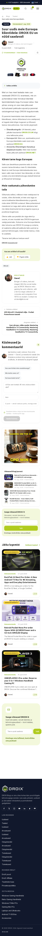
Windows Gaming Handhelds (13, 896)
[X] (9, 809)
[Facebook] (4, 809)
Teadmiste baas (8, 882)
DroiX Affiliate (7, 878)
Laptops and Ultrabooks (11, 911)
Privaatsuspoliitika (9, 886)
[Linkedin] (24, 809)
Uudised (5, 820)
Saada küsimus (11, 419)
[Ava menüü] (37, 8)
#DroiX (6, 266)
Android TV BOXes (9, 914)
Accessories (6, 918)
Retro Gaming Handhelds (11, 899)
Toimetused (6, 853)
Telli (21, 528)
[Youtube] (19, 809)
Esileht (2, 16)
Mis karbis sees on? (12, 373)
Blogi (8, 16)
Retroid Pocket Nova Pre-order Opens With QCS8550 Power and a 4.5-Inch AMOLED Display (20, 630)
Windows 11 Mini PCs (10, 903)
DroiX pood (6, 874)
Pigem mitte (22, 257)
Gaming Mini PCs (8, 907)
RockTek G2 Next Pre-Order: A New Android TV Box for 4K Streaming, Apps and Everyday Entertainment (20, 579)
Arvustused (6, 831)
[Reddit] (30, 809)
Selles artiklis (11, 86)
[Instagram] (14, 809)
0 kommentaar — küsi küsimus (15, 53)
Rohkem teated (31, 545)
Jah (9, 257)
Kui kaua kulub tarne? (12, 378)
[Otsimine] (25, 8)
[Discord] (35, 809)
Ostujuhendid (7, 842)
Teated (15, 16)
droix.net (5, 932)
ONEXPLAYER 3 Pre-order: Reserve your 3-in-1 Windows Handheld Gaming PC (20, 680)
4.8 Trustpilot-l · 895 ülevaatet (19, 2)
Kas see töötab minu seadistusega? (17, 368)
